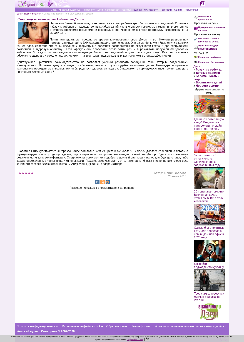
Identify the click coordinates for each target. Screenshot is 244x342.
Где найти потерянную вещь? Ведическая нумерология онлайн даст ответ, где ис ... (209, 124)
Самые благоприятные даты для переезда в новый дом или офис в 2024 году (209, 232)
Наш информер (141, 326)
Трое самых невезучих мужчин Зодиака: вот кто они (209, 297)
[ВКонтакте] (97, 182)
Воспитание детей (209, 82)
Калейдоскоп (112, 9)
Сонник (178, 9)
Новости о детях (32, 14)
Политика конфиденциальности (38, 326)
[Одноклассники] (102, 182)
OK (147, 339)
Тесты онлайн (191, 9)
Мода (53, 9)
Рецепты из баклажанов (211, 62)
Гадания (137, 9)
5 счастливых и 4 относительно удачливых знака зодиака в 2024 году (207, 160)
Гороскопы (166, 9)
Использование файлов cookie (82, 326)
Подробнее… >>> (135, 339)
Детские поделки (208, 72)
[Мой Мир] (108, 182)
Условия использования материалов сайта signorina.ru (191, 326)
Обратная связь (116, 326)
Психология (89, 9)
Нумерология (151, 9)
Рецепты (126, 9)
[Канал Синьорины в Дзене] (209, 319)
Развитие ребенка (208, 69)
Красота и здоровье (69, 9)
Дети (100, 9)
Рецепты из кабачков (209, 57)
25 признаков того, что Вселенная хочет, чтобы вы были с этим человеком (209, 196)
